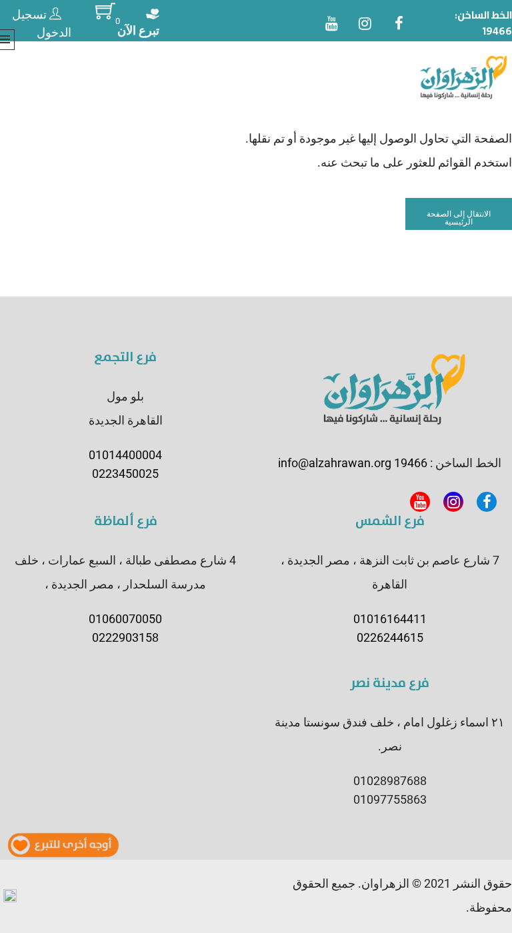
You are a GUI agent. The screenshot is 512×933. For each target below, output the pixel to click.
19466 (497, 31)
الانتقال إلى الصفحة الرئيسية (459, 218)
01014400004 (125, 455)
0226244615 (390, 637)
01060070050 (125, 619)
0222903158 (125, 637)
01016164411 (390, 619)
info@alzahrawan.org (334, 463)
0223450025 (125, 473)
